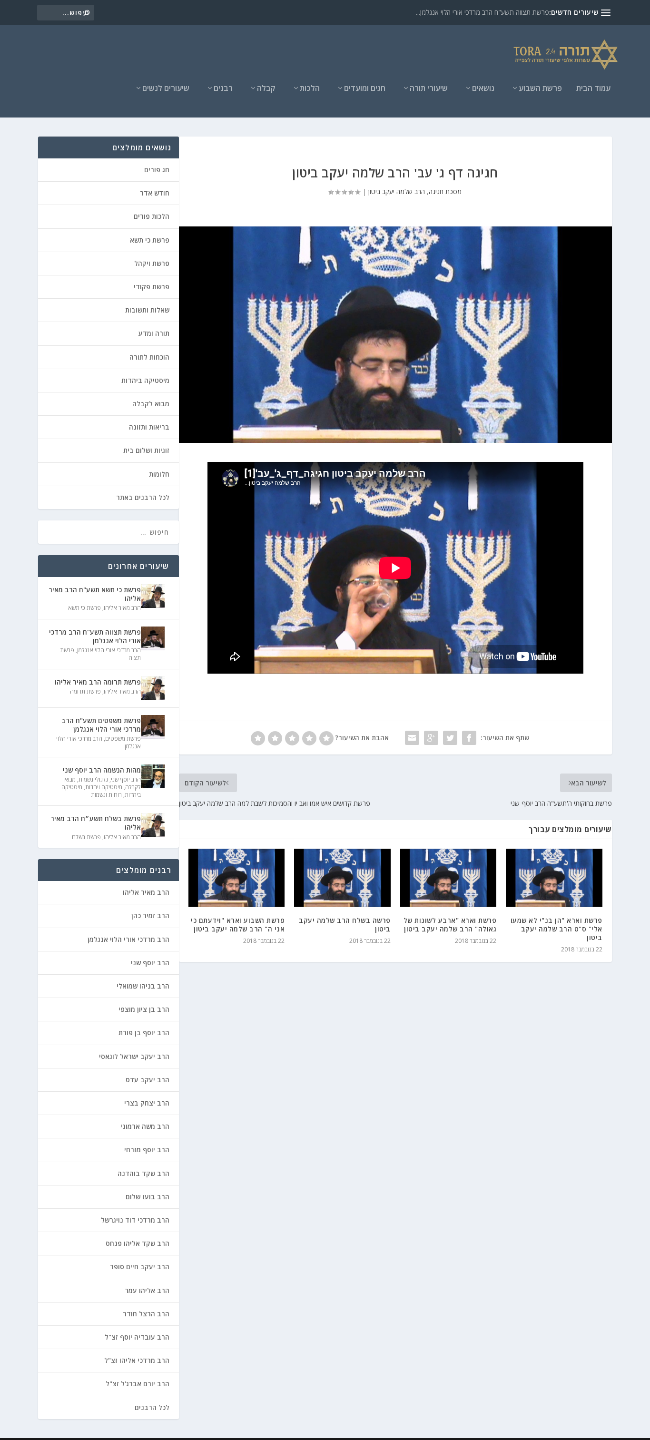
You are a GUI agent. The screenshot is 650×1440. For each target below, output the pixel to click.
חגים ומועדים (364, 88)
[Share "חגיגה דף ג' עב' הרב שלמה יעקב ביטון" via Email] (412, 737)
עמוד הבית (593, 88)
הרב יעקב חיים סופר (139, 1266)
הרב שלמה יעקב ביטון (396, 191)
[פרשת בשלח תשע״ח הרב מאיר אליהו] (153, 825)
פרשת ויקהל (151, 263)
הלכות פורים (151, 216)
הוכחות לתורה (149, 357)
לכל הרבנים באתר (142, 497)
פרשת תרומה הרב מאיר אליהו (98, 681)
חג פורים (156, 169)
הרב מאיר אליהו (122, 608)
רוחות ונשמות (106, 795)
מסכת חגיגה (445, 191)
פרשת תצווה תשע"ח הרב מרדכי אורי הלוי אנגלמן (94, 636)
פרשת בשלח (86, 837)
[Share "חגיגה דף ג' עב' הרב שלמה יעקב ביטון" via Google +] (431, 737)
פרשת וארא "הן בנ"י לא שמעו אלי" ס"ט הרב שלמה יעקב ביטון (556, 929)
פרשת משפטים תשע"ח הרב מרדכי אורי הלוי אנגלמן (100, 725)
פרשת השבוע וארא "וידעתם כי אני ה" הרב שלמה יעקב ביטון (238, 924)
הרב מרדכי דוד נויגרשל (135, 1219)
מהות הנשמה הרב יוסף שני (102, 769)
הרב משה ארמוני (144, 1126)
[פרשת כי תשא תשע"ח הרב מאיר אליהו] (153, 596)
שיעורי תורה (429, 88)
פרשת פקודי (151, 286)
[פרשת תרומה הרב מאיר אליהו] (153, 688)
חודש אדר (154, 192)
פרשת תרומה (85, 691)
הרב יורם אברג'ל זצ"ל (137, 1383)
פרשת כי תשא (149, 240)
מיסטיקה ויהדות (103, 787)
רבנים (223, 88)
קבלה (266, 88)
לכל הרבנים (152, 1407)
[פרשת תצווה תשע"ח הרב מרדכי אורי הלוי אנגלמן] (153, 638)
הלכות (310, 88)
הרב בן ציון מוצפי (143, 1009)
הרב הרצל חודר (146, 1313)
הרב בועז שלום (147, 1196)
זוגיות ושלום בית (146, 450)
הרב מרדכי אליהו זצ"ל (136, 1360)
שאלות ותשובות (147, 309)
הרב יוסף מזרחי (146, 1149)
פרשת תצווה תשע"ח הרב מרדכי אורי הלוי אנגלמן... (482, 12)
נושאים (483, 88)
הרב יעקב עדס (147, 1079)
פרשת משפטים (123, 739)
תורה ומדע (153, 333)
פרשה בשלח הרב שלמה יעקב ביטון (345, 924)
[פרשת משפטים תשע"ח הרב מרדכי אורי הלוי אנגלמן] (153, 727)
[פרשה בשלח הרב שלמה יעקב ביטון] (342, 878)
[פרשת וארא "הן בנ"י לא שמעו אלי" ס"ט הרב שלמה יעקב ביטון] (554, 878)
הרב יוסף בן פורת (143, 1032)
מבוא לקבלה (150, 403)
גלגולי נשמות (93, 779)
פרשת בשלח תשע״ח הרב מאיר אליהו (95, 823)
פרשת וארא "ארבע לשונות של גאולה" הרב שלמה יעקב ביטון (450, 924)
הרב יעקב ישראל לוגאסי (134, 1056)
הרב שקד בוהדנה (143, 1173)
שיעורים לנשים (165, 88)
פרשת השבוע (540, 88)
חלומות (159, 474)
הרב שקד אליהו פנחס (137, 1243)
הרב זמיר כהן (150, 915)
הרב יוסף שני (126, 779)
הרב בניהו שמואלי (143, 985)
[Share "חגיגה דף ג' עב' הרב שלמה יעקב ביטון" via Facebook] (469, 737)
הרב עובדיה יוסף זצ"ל (137, 1337)
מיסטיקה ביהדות (145, 380)
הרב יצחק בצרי (146, 1102)
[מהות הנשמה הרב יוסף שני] (153, 776)
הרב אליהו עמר (147, 1290)
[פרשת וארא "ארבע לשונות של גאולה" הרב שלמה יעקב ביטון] (448, 878)
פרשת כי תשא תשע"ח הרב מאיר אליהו (94, 594)
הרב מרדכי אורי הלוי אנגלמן (109, 650)
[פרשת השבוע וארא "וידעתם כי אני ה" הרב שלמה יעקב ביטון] (236, 878)
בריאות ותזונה (149, 426)
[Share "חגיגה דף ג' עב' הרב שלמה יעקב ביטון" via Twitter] (450, 737)
